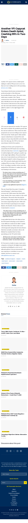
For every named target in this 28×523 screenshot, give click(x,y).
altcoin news (4, 88)
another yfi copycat (10, 258)
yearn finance (5, 263)
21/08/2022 (4, 438)
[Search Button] (25, 482)
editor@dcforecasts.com (8, 255)
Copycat (18, 258)
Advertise (14, 491)
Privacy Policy (6, 514)
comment (12, 208)
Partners (14, 501)
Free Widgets (14, 503)
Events (14, 497)
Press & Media (14, 495)
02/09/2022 (4, 335)
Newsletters (11, 515)
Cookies (11, 514)
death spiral (5, 261)
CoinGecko (16, 151)
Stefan (7, 40)
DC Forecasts (6, 512)
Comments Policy (16, 514)
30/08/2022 (4, 376)
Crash (23, 258)
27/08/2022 (4, 417)
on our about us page (15, 466)
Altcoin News (5, 328)
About (14, 489)
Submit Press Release (14, 493)
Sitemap (22, 514)
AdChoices (16, 515)
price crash (12, 261)
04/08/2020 (13, 40)
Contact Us (14, 505)
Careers (14, 499)
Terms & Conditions (22, 512)
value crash (19, 261)
